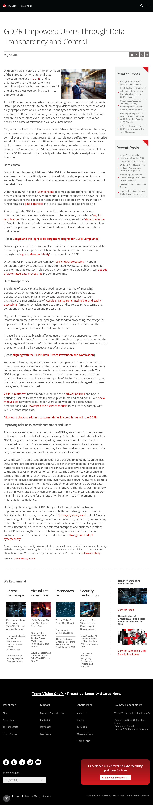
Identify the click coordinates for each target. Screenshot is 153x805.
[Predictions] (132, 636)
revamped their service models (47, 406)
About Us (81, 713)
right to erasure (95, 219)
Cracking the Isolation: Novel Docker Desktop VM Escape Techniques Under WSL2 (40, 640)
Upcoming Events (86, 733)
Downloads (45, 726)
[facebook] (136, 54)
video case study (91, 553)
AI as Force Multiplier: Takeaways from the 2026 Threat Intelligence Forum (131, 158)
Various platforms (15, 394)
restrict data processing (69, 261)
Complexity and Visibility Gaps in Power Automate (15, 658)
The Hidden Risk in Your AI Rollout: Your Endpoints (131, 192)
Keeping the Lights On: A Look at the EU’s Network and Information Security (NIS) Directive (131, 117)
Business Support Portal (52, 713)
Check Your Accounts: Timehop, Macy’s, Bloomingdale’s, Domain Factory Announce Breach (131, 105)
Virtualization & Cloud (40, 593)
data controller (34, 204)
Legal (17, 796)
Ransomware (65, 593)
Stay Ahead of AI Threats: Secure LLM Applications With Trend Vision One (89, 641)
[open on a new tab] (22, 762)
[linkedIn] (147, 54)
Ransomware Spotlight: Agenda (64, 631)
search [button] (141, 5)
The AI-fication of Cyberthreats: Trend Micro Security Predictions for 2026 (65, 643)
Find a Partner (10, 733)
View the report (126, 609)
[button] (24, 780)
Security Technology (89, 593)
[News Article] (131, 54)
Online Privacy (21, 558)
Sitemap (47, 796)
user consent (45, 192)
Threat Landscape (15, 593)
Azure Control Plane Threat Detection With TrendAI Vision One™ (41, 657)
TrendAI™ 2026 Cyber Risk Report (133, 185)
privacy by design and (73, 515)
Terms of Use (31, 796)
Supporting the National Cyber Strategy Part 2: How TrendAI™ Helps (132, 177)
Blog (5, 713)
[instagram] (30, 762)
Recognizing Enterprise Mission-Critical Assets (130, 83)
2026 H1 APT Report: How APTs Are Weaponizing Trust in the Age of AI (131, 167)
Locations (82, 726)
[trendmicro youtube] (38, 762)
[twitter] (142, 54)
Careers (81, 720)
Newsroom (8, 720)
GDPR (36, 78)
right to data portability (34, 254)
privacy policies (75, 394)
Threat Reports (10, 726)
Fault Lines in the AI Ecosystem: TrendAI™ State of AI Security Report (15, 619)
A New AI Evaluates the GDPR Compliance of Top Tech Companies (131, 129)
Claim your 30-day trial (114, 777)
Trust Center (83, 740)
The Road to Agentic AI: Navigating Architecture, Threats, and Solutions (87, 660)
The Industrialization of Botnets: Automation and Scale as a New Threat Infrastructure (16, 643)
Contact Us (45, 720)
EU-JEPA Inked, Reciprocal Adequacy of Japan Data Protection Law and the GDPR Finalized (132, 92)
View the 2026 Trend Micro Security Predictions (132, 652)
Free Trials (45, 733)
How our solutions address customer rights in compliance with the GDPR (51, 417)
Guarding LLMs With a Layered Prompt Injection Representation (88, 619)
